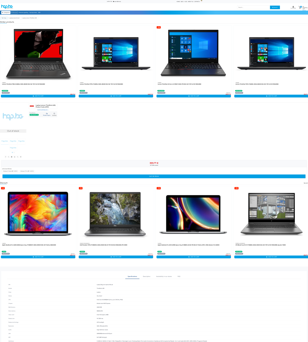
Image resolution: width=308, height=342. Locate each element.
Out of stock (154, 176)
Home (178, 1)
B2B (39, 12)
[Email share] (11, 157)
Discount (14, 12)
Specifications (132, 276)
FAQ (179, 276)
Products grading (23, 12)
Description (146, 276)
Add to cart (39, 96)
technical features (42, 110)
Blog (182, 1)
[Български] (201, 0)
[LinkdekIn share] (14, 157)
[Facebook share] (5, 157)
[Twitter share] (20, 157)
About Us (190, 1)
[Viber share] (8, 157)
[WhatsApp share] (17, 157)
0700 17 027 (110, 1)
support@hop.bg (117, 1)
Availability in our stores (164, 276)
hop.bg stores (33, 12)
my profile (293, 8)
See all (306, 183)
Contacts (197, 1)
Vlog (185, 1)
